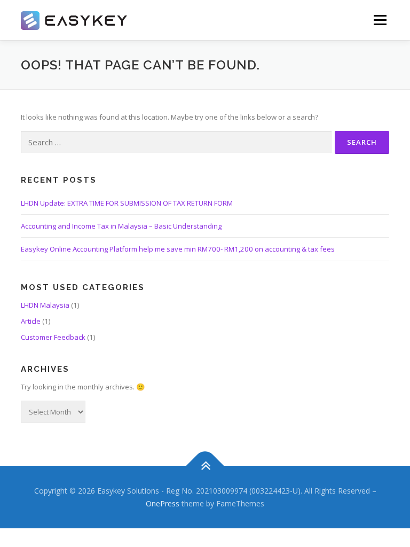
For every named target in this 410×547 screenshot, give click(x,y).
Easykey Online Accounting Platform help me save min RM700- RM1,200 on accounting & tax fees (178, 249)
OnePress (162, 503)
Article (31, 321)
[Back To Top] (205, 466)
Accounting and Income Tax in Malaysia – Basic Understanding (121, 226)
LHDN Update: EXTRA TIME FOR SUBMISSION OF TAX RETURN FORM (127, 203)
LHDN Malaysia (45, 305)
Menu (379, 20)
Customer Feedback (53, 337)
